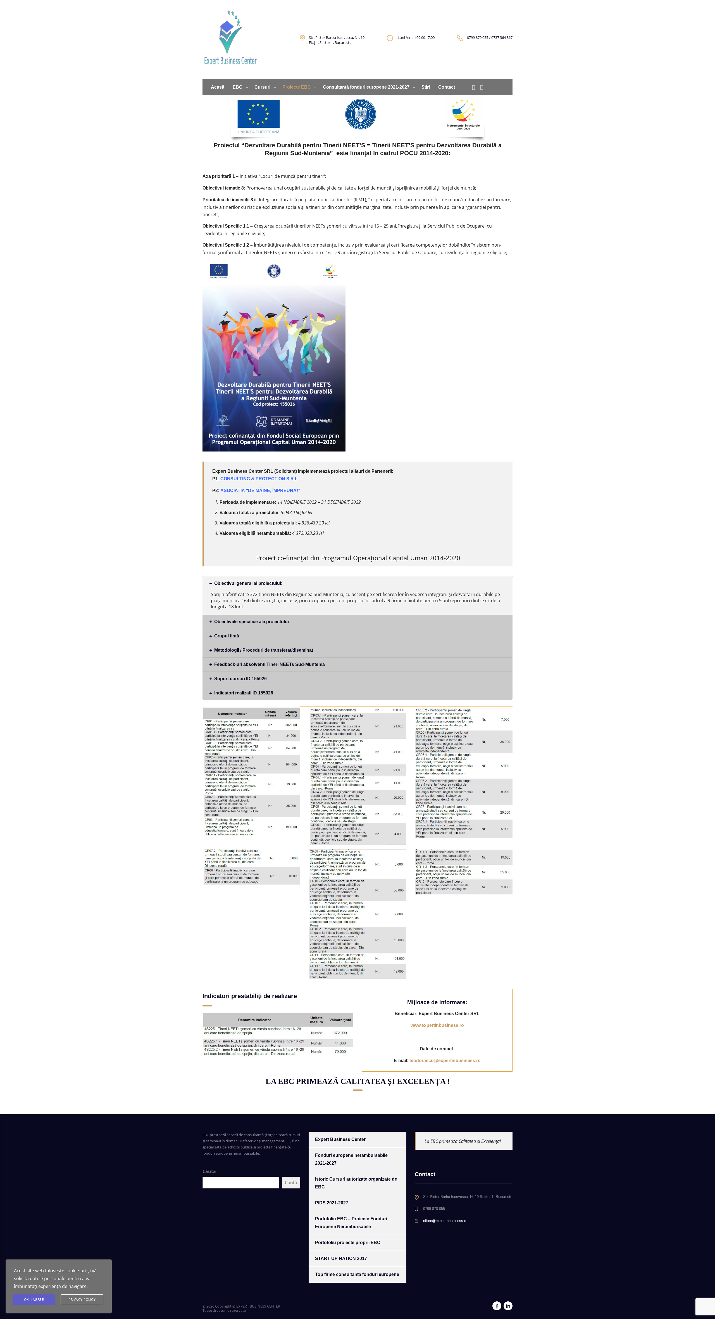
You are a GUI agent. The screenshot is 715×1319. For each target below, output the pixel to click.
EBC (237, 87)
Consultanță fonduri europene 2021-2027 (366, 87)
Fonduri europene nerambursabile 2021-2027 (351, 1159)
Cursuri (262, 87)
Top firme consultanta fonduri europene (357, 1274)
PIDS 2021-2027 (331, 1202)
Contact (446, 87)
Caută (209, 1171)
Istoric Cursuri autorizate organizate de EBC (356, 1183)
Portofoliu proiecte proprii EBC (347, 1242)
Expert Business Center (340, 1139)
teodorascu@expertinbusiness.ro (445, 1060)
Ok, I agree (34, 1299)
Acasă (217, 87)
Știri (425, 87)
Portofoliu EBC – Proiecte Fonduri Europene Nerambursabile (351, 1222)
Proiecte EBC (296, 87)
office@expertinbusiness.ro (445, 1221)
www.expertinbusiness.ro (437, 1025)
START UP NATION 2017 (341, 1258)
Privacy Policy (82, 1299)
